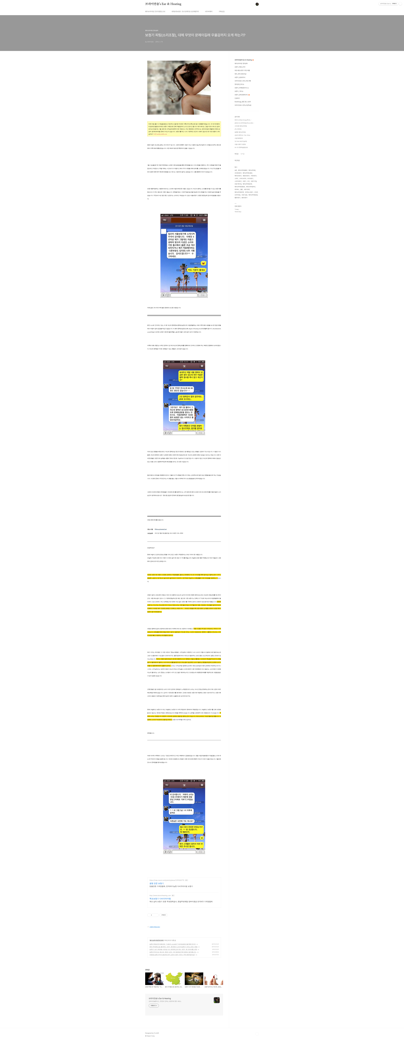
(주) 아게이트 (238, 129)
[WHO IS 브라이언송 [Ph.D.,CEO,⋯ (244, 123)
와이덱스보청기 (249, 192)
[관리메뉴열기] (400, 3)
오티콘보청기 (238, 173)
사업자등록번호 (239, 138)
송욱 (236, 170)
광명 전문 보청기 (157, 883)
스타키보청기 (238, 181)
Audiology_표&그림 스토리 (243, 102)
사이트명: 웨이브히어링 (241, 126)
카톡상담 (222, 12)
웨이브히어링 (252, 170)
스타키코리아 (242, 178)
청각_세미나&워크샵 (240, 74)
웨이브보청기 (238, 176)
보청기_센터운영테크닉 (241, 95)
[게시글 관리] (156, 915)
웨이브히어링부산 (250, 187)
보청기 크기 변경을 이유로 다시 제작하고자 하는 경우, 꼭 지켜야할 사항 (173, 949)
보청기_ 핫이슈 (239, 91)
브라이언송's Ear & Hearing (163, 4)
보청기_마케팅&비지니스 (242, 88)
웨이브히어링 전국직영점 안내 (155, 12)
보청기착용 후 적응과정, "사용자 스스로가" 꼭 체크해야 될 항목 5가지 (173, 944)
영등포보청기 (246, 176)
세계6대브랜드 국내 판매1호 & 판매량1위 (185, 12)
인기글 (242, 154)
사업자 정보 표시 (155, 927)
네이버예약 (208, 12)
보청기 (244, 181)
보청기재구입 (238, 184)
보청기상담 (244, 195)
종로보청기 (244, 197)
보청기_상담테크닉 (240, 77)
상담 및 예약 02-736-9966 (242, 135)
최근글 (236, 154)
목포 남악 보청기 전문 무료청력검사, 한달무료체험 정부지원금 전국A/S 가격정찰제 (181, 901)
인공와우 (237, 98)
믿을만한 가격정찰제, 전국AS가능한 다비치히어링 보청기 (171, 886)
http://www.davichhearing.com (160, 895)
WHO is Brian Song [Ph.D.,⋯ (243, 120)
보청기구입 (254, 181)
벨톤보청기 (237, 197)
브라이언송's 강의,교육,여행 (243, 81)
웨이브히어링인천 (247, 184)
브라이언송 (237, 195)
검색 (252, 4)
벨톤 (241, 189)
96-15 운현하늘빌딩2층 (241, 147)
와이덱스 (237, 189)
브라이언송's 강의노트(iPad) (243, 105)
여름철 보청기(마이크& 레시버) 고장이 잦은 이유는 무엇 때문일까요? (172, 955)
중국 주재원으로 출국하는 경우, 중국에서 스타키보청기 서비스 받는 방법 (173, 947)
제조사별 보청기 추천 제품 (242, 70)
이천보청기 (254, 176)
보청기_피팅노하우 (240, 67)
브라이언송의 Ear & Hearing (243, 60)
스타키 (236, 178)
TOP (257, 1034)
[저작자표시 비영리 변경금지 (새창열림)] (170, 915)
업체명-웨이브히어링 (240, 132)
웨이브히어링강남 (253, 195)
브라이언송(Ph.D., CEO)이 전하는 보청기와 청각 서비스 (165, 1001)
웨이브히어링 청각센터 (157, 940)
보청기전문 (247, 189)
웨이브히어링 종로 (247, 173)
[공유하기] (153, 915)
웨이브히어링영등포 (240, 187)
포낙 (248, 181)
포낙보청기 (250, 178)
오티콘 (256, 192)
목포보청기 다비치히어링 (160, 899)
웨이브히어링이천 (239, 192)
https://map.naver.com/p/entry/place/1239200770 (167, 880)
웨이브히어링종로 (242, 170)
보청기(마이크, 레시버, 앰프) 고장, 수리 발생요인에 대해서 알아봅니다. (173, 952)
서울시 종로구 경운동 (240, 144)
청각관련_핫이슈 (239, 84)
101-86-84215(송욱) (241, 141)
